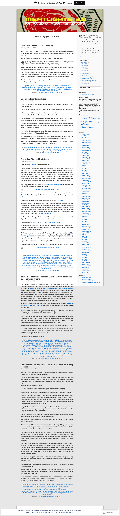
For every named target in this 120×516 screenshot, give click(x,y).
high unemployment (32, 262)
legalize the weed (60, 348)
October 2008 (85, 249)
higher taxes (30, 149)
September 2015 (86, 181)
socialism (56, 267)
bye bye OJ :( (85, 126)
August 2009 (85, 232)
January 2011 (85, 208)
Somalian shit (67, 355)
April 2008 (84, 259)
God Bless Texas (57, 347)
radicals (69, 351)
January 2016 (85, 175)
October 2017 (85, 163)
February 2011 (86, 206)
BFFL (53, 484)
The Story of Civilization (63, 89)
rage (23, 353)
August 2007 (85, 272)
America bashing (35, 340)
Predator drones (27, 351)
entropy (33, 345)
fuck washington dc (65, 486)
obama (63, 350)
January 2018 (85, 160)
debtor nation (47, 259)
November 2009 (86, 228)
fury (39, 347)
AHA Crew (84, 62)
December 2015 (86, 177)
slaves (51, 491)
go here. (60, 200)
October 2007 (85, 269)
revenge (28, 353)
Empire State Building (53, 184)
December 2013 (86, 188)
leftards (51, 348)
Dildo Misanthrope (87, 279)
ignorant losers (28, 489)
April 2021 (84, 152)
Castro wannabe (49, 342)
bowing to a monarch (36, 342)
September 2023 (86, 145)
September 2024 (86, 134)
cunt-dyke (27, 343)
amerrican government (32, 484)
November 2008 (86, 247)
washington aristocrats (63, 493)
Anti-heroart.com (86, 277)
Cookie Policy (68, 512)
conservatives (59, 342)
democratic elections (38, 343)
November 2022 (86, 149)
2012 (28, 340)
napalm (57, 350)
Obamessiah (25, 491)
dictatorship (65, 343)
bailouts (48, 484)
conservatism (26, 259)
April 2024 (84, 137)
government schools (51, 488)
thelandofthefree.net (65, 267)
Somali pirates (57, 355)
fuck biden (60, 345)
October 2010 (85, 213)
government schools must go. (50, 222)
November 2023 (86, 142)
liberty (48, 264)
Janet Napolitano (42, 348)
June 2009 (85, 236)
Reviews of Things (86, 77)
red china (38, 267)
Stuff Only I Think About (88, 80)
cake (57, 484)
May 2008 (84, 257)
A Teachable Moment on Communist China (38, 255)
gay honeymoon (46, 347)
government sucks (65, 488)
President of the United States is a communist (47, 351)
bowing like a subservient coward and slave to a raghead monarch (51, 288)
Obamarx (63, 149)
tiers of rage (46, 493)
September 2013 (86, 191)
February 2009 (86, 242)
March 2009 (85, 241)
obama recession (49, 265)
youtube (49, 268)
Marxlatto (32, 350)
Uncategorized (43, 92)
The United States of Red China (35, 159)
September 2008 (86, 251)
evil (63, 147)
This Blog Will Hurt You (88, 94)
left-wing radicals (40, 149)
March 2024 (85, 139)
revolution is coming (38, 353)
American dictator (47, 340)
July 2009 (84, 234)
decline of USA (57, 259)
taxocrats (48, 151)
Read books (46, 89)
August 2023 (85, 147)
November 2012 (86, 198)
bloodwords (85, 65)
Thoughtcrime (40, 91)
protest (64, 351)
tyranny (48, 91)
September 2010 (86, 214)
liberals (42, 264)
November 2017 (86, 162)
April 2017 (84, 170)
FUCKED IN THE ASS (30, 347)
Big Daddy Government (61, 340)
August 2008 (85, 252)
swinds (63, 491)
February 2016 (86, 173)
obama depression (38, 265)
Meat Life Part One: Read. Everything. (37, 46)
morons (38, 350)
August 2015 (85, 183)
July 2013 (84, 193)
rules (53, 353)
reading (53, 89)
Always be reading (37, 86)
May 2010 (84, 219)
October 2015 (85, 180)
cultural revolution (36, 259)
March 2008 (85, 260)
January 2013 (85, 195)
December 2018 (86, 157)
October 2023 (85, 144)
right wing (48, 353)
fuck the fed (67, 345)
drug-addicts (26, 260)
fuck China (45, 260)
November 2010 (86, 211)
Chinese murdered (32, 257)
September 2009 (86, 231)
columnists (42, 257)
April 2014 (84, 186)
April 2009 (84, 239)
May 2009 (84, 237)
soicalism (57, 491)
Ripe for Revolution (87, 78)
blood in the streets (38, 147)
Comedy (84, 68)
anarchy (42, 484)
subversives (34, 151)
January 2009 (85, 244)
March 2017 (85, 172)
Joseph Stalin (66, 262)
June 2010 (85, 218)
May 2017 (84, 168)
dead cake (31, 486)
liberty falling (38, 489)
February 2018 (86, 158)
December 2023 (86, 140)
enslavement (34, 260)
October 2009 (85, 229)
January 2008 (85, 264)
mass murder (63, 264)
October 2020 (85, 153)
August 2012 (85, 203)
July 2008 (84, 254)
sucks (41, 356)
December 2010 (86, 209)
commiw (48, 257)
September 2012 (86, 201)
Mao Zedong (54, 264)
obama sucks (60, 265)
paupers (32, 491)
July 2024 (84, 135)
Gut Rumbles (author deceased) (91, 282)
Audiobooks (55, 86)
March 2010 (85, 223)
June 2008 (85, 256)
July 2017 (84, 165)
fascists (48, 345)
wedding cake (47, 494)
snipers (50, 355)
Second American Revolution (38, 355)
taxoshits (55, 151)
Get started (80, 3)
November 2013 (86, 190)
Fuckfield (84, 70)
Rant (43, 152)
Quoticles (84, 73)
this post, (34, 164)
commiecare (49, 147)
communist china (66, 257)
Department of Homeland (53, 343)
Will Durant (54, 91)
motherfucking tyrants (48, 350)
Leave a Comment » (55, 92)
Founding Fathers (52, 486)
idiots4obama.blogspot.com (52, 262)
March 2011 (85, 205)
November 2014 (86, 185)
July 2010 (84, 216)
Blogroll (84, 63)
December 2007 (86, 265)
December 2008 (86, 246)
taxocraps (42, 151)
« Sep (81, 56)
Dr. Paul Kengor (67, 259)
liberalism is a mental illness (31, 264)
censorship (63, 86)
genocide (53, 260)
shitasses (46, 491)
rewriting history (47, 267)
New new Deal (54, 489)
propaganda (31, 267)
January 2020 (85, 155)
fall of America (40, 345)
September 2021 (86, 150)
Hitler (41, 262)
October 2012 (85, 200)
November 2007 (86, 267)
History (49, 87)
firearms (53, 345)
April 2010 (84, 221)
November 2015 (86, 178)
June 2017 (85, 167)
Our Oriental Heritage (34, 89)
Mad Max (46, 489)
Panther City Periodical (88, 281)
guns (64, 347)
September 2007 (86, 270)
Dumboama (26, 345)
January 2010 (85, 224)
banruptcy (28, 147)
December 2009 (86, 226)
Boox (83, 67)
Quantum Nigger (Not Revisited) (90, 117)
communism (57, 147)
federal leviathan (41, 486)
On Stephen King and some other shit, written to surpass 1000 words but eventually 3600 (91, 120)
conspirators (68, 342)
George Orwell (41, 87)
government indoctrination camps (34, 488)
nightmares (56, 149)
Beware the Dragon (59, 255)
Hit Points (84, 72)
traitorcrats (61, 151)
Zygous (84, 83)
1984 (28, 86)
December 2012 (86, 196)
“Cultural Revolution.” (44, 213)
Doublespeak (32, 87)
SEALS (58, 353)
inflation (34, 348)
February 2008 (86, 262)
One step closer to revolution (33, 99)
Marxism (49, 149)
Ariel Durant (47, 86)
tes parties (46, 356)
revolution (39, 491)
